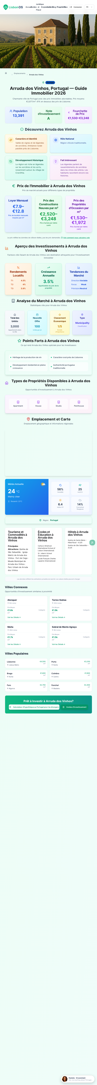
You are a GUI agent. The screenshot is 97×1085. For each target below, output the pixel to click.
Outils (48, 7)
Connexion (78, 7)
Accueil (28, 7)
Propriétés (59, 7)
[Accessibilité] (92, 542)
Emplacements (43, 7)
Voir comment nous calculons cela (76, 238)
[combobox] (89, 7)
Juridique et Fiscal (38, 7)
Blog (54, 7)
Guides (33, 7)
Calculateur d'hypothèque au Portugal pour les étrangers (36, 707)
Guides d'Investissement (76, 707)
